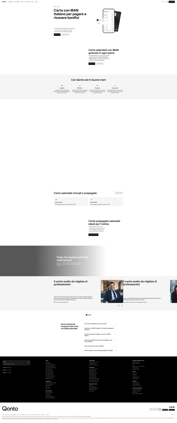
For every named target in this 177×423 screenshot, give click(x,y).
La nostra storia (134, 373)
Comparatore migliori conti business (51, 382)
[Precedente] (118, 305)
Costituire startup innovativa (50, 396)
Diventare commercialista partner (137, 393)
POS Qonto (90, 385)
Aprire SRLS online (48, 395)
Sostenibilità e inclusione (136, 377)
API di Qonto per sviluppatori (136, 389)
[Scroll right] (173, 110)
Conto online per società (49, 374)
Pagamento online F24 (92, 370)
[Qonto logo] (4, 1)
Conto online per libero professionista (51, 367)
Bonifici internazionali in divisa (93, 388)
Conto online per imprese (49, 373)
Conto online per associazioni (50, 366)
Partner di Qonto (134, 392)
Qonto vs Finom (48, 388)
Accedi (167, 1)
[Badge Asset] (170, 407)
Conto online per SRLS (49, 370)
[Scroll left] (170, 110)
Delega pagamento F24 (92, 371)
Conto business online (49, 363)
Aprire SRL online (48, 393)
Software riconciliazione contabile (94, 378)
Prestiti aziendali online (92, 363)
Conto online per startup (49, 377)
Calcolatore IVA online (135, 362)
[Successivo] (122, 305)
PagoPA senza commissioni (93, 373)
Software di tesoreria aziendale (93, 381)
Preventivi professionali (92, 374)
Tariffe (4, 361)
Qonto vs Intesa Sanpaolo (49, 384)
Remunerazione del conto (49, 378)
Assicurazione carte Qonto (136, 385)
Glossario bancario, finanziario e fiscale (138, 366)
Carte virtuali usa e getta (92, 389)
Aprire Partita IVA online (49, 392)
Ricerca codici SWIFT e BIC (136, 363)
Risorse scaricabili (135, 367)
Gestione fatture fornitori (93, 377)
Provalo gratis (171, 1)
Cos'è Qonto (134, 374)
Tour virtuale (47, 362)
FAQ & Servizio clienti (135, 382)
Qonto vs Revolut (48, 385)
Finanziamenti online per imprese (94, 362)
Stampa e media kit (135, 378)
